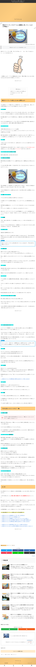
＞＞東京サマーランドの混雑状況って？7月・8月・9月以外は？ (13, 515)
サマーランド (9, 545)
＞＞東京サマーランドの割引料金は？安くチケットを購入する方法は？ (14, 524)
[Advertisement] (18, 10)
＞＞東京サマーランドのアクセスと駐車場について (10, 516)
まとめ (12, 94)
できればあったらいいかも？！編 (16, 92)
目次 (16, 89)
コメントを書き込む (18, 651)
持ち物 (14, 545)
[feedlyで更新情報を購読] (9, 629)
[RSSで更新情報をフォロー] (26, 629)
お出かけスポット (4, 545)
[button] (33, 310)
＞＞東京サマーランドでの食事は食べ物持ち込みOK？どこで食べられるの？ (15, 378)
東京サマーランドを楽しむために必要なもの (18, 91)
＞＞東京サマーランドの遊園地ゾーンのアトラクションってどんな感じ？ (15, 518)
